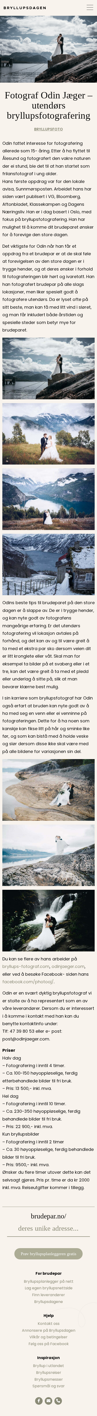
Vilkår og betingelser (48, 1337)
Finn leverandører (48, 1295)
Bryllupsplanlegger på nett (48, 1281)
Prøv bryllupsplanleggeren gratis (48, 1253)
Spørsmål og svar (48, 1386)
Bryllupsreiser (48, 1372)
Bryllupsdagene (48, 1301)
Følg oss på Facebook (48, 1344)
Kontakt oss (49, 1323)
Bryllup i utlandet (48, 1365)
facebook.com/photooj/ (28, 982)
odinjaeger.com (68, 966)
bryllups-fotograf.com (25, 966)
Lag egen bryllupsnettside (49, 1288)
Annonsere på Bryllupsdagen (48, 1330)
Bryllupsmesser (48, 1379)
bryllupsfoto (48, 129)
